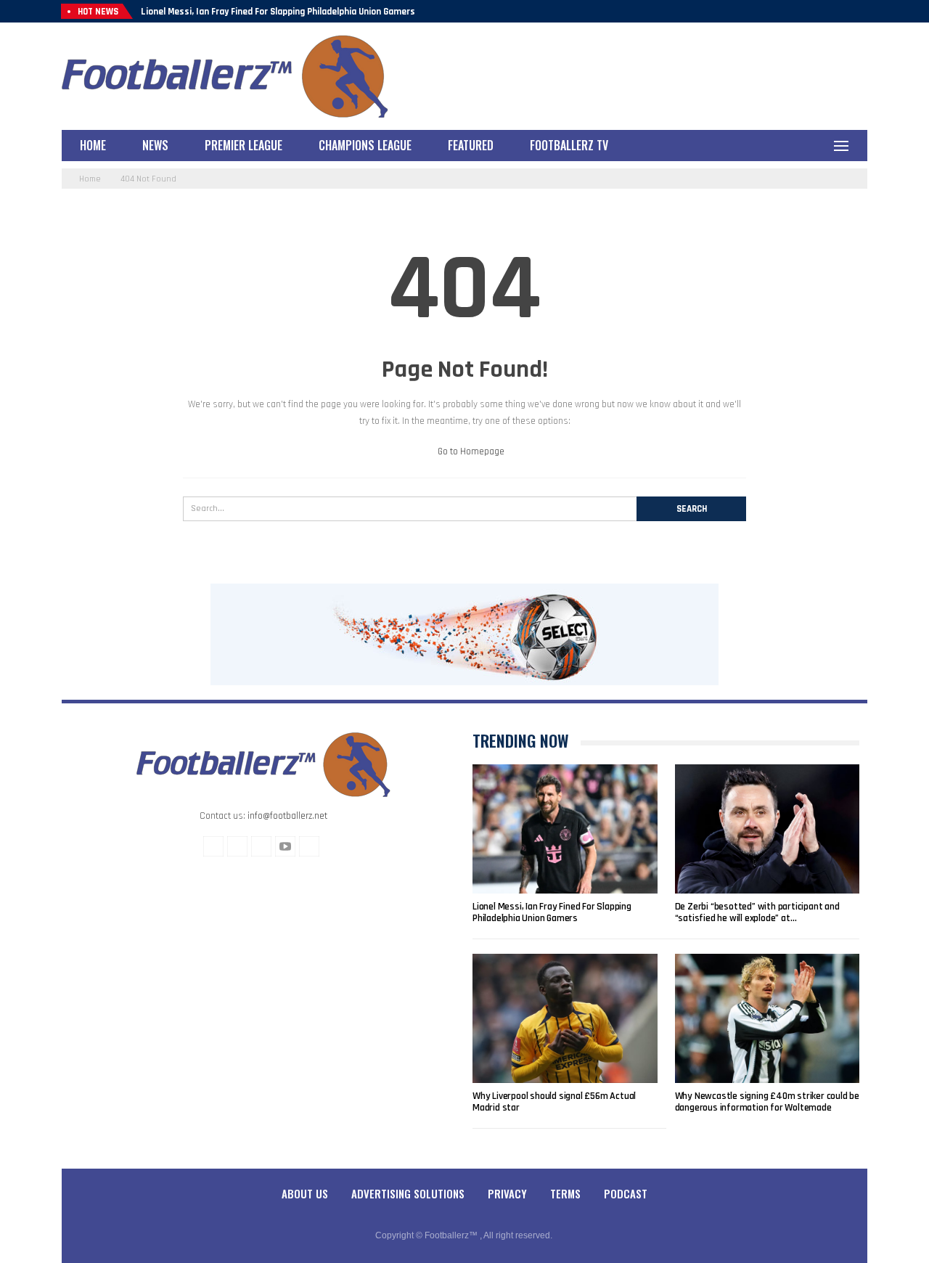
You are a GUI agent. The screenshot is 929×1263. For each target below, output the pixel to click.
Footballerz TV (569, 145)
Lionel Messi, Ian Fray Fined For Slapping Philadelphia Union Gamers (278, 11)
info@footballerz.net (287, 816)
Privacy (507, 1193)
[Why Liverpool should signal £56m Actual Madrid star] (565, 1018)
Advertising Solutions (407, 1193)
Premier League (243, 145)
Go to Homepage (469, 451)
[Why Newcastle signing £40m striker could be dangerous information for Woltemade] (767, 1018)
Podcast (625, 1193)
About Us (305, 1193)
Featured (471, 145)
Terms (565, 1193)
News (155, 145)
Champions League (365, 145)
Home (93, 145)
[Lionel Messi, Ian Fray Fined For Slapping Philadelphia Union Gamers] (565, 829)
